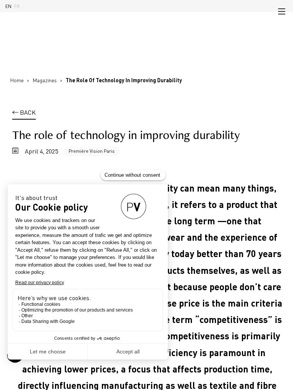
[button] (281, 11)
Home (17, 80)
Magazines (44, 80)
